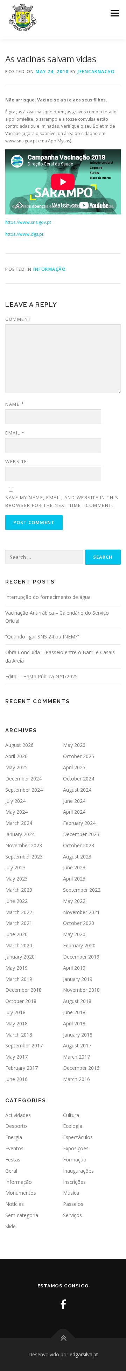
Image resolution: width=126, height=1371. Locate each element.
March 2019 (18, 979)
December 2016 (81, 1068)
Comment (18, 319)
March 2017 (76, 1056)
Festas (12, 1159)
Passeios (73, 1204)
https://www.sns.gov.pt (28, 222)
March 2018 (18, 1034)
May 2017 (16, 1056)
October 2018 (20, 1001)
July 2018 (15, 1012)
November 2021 (81, 912)
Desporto (16, 1126)
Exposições (76, 1148)
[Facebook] (63, 1304)
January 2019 (77, 979)
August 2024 (77, 789)
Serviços (72, 1215)
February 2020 (79, 945)
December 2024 (23, 778)
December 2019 (81, 956)
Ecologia (72, 1126)
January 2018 (77, 1034)
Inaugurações (78, 1170)
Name (14, 404)
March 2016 (76, 1079)
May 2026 (74, 745)
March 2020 (18, 945)
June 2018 (74, 1012)
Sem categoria (21, 1215)
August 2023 (77, 856)
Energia (13, 1137)
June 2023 (74, 867)
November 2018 (81, 990)
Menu (114, 13)
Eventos (14, 1148)
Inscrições (74, 1182)
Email (15, 433)
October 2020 (78, 923)
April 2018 (74, 1023)
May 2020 (74, 934)
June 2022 (16, 901)
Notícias (14, 1204)
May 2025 (16, 767)
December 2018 (23, 990)
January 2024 (20, 834)
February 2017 (21, 1068)
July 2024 (15, 801)
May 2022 (74, 901)
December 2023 (81, 834)
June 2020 (16, 934)
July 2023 (15, 867)
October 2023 (78, 845)
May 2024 (16, 811)
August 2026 (19, 745)
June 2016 (16, 1079)
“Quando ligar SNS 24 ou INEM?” (42, 636)
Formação (74, 1159)
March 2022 (18, 912)
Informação (49, 269)
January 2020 (20, 956)
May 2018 (16, 1023)
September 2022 (81, 889)
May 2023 (16, 878)
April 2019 (74, 967)
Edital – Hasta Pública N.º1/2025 (41, 676)
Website (16, 461)
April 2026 (16, 756)
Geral (11, 1170)
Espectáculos (78, 1137)
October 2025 (78, 756)
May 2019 (16, 967)
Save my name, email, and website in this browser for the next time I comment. (61, 501)
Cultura (71, 1115)
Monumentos (20, 1192)
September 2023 (24, 856)
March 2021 (18, 923)
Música (71, 1192)
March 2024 (18, 823)
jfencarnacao (96, 72)
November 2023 (23, 845)
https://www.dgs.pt (24, 234)
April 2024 (74, 811)
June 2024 (74, 801)
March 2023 (18, 889)
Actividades (18, 1115)
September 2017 (24, 1045)
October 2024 (78, 778)
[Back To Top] (63, 1338)
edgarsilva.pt (84, 1354)
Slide (10, 1226)
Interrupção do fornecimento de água (48, 597)
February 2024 (79, 823)
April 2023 (74, 878)
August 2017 (77, 1045)
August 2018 (77, 1001)
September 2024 (24, 789)
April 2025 (74, 767)
